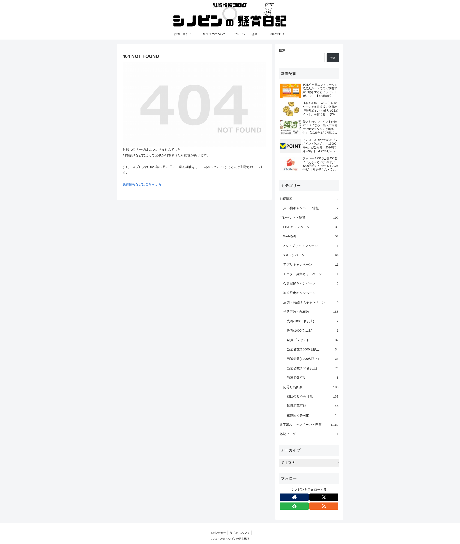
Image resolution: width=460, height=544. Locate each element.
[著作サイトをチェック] (294, 497)
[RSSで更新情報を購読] (323, 506)
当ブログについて (239, 532)
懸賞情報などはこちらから (142, 184)
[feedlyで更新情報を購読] (294, 506)
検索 (282, 50)
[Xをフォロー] (323, 497)
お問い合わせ (218, 532)
